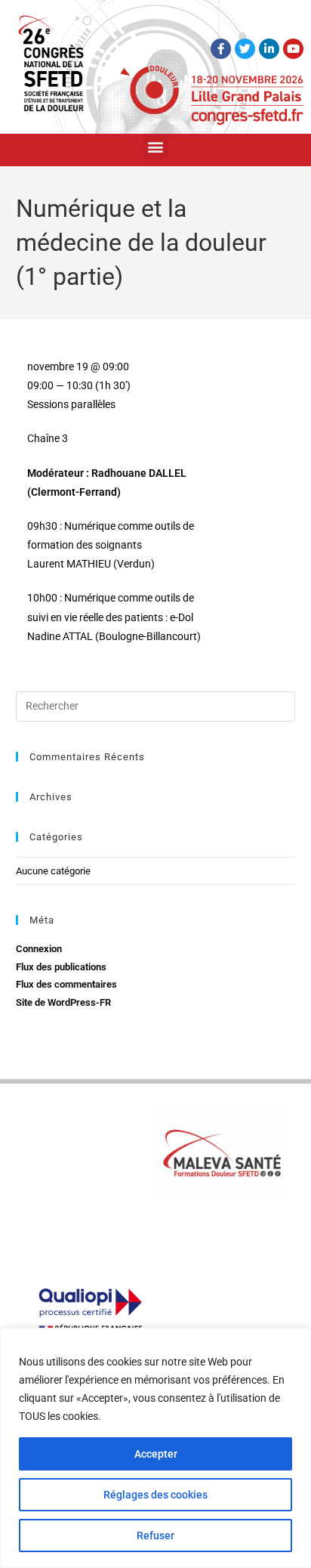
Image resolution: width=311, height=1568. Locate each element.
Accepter (155, 1454)
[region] (155, 1448)
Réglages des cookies (155, 1495)
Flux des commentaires (66, 984)
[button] (155, 146)
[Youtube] (293, 49)
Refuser (155, 1535)
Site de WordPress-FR (63, 1002)
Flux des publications (61, 967)
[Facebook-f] (221, 49)
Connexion (39, 948)
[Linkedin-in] (269, 49)
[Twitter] (245, 49)
